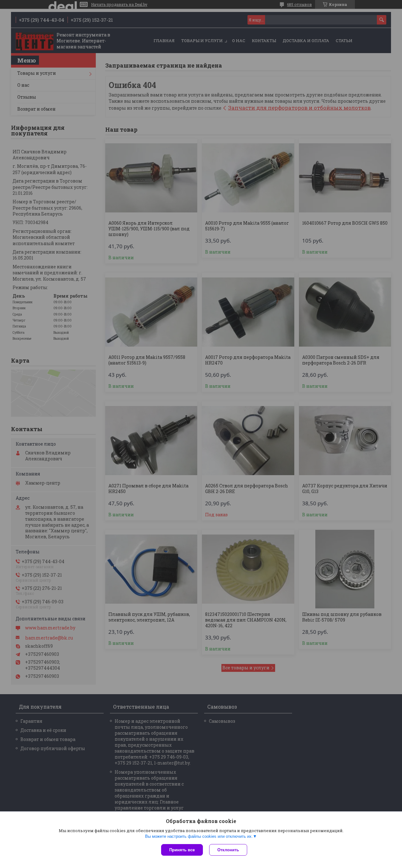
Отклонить (228, 850)
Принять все (182, 850)
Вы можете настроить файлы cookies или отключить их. (199, 836)
